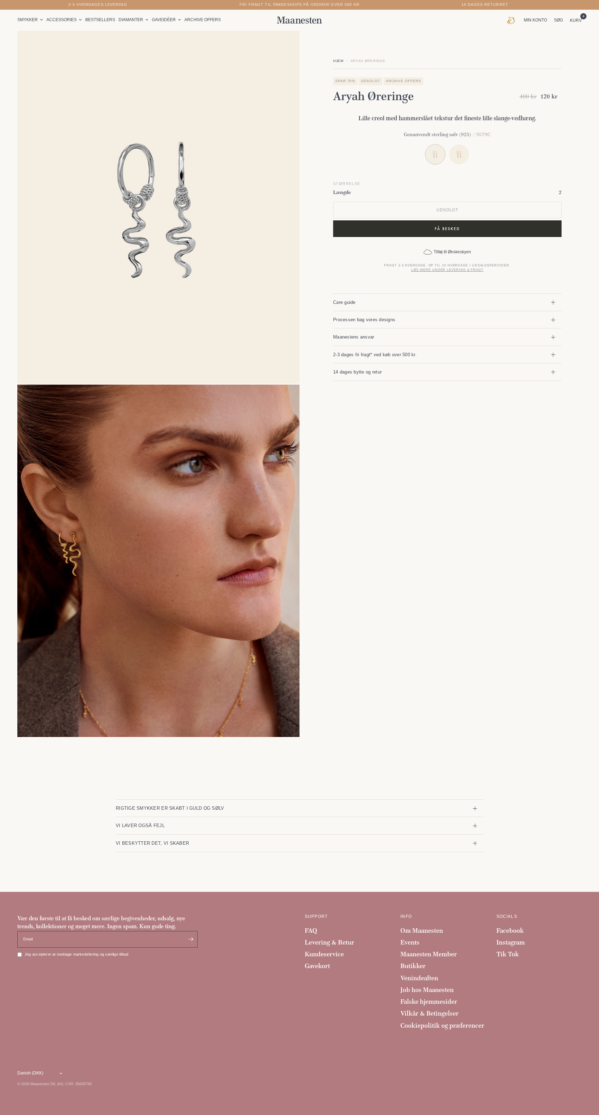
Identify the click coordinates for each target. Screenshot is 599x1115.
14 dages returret (484, 5)
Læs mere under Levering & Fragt (447, 270)
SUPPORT (316, 916)
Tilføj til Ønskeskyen (452, 251)
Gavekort (317, 966)
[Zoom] (285, 45)
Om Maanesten (421, 930)
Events (409, 942)
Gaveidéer (164, 19)
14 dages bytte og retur (357, 372)
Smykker (27, 19)
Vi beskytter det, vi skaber (152, 843)
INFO (406, 916)
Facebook (510, 930)
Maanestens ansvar (353, 337)
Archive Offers (202, 19)
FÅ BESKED (447, 228)
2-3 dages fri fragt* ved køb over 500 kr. (375, 354)
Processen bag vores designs (364, 319)
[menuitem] (31, 20)
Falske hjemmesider (428, 1002)
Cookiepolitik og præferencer (442, 1025)
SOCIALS (506, 916)
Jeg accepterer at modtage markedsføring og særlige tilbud (76, 954)
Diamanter (131, 19)
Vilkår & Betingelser (429, 1013)
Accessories (61, 19)
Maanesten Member (428, 954)
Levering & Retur (329, 942)
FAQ (311, 930)
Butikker (413, 966)
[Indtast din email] (191, 939)
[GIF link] (512, 20)
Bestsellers (100, 19)
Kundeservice (324, 954)
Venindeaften (419, 978)
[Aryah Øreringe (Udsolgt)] (459, 154)
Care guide (344, 302)
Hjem (338, 61)
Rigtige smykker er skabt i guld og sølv (170, 808)
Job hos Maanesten (427, 990)
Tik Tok (507, 954)
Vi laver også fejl (140, 825)
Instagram (510, 942)
